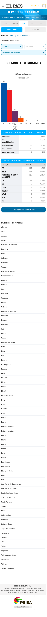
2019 (5, 23)
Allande (4, 227)
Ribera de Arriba (7, 471)
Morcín (3, 391)
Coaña (3, 302)
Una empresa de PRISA (22, 600)
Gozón (3, 333)
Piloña (3, 440)
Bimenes (4, 249)
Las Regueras (6, 364)
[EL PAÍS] (14, 6)
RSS (36, 593)
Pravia (3, 449)
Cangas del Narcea (8, 271)
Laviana (4, 369)
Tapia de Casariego (8, 529)
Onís (3, 413)
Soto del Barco (6, 524)
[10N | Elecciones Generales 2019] (23, 12)
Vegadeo (4, 551)
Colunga (4, 307)
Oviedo (3, 418)
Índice (31, 593)
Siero (3, 511)
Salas (3, 480)
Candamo (4, 267)
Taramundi (5, 533)
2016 (23, 23)
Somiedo (4, 520)
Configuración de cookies (36, 590)
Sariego (4, 506)
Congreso (12, 30)
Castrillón (4, 294)
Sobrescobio (6, 515)
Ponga (3, 444)
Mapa (44, 18)
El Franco (4, 325)
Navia (3, 404)
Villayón (4, 564)
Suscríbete (35, 6)
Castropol (4, 298)
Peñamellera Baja (7, 431)
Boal (3, 254)
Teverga (4, 537)
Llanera (4, 378)
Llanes (3, 382)
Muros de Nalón (7, 396)
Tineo (3, 542)
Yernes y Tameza (7, 568)
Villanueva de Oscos (8, 555)
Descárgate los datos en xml (23, 210)
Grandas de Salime (8, 342)
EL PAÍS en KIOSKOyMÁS (20, 593)
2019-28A (14, 23)
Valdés (3, 546)
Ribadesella (5, 466)
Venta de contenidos (17, 588)
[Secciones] (3, 6)
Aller (3, 231)
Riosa (3, 475)
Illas (2, 356)
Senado (35, 30)
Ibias (3, 347)
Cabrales (4, 258)
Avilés (3, 240)
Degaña (4, 320)
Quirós (3, 458)
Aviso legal (37, 588)
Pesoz (3, 435)
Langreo (4, 360)
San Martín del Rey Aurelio (11, 484)
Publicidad (29, 588)
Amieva (4, 236)
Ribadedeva (5, 462)
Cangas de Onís (7, 276)
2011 (41, 23)
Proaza (4, 453)
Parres (3, 422)
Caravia (4, 280)
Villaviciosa (5, 560)
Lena (3, 373)
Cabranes (4, 263)
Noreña (4, 409)
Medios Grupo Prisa (23, 607)
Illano (3, 351)
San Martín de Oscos (8, 489)
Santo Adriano (6, 502)
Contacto (7, 588)
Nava (3, 400)
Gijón (3, 329)
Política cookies (21, 590)
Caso (3, 289)
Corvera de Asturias (8, 311)
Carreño (4, 285)
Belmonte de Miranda (9, 245)
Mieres (3, 387)
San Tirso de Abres (8, 497)
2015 (32, 23)
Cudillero (4, 316)
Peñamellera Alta (7, 427)
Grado (3, 338)
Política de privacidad (8, 590)
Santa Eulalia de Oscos (9, 493)
